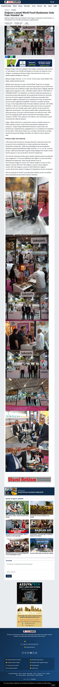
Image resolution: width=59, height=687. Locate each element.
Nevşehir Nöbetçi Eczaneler (14, 659)
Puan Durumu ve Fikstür (13, 665)
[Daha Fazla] (14, 57)
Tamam (53, 685)
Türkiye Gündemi (31, 675)
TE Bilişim (33, 679)
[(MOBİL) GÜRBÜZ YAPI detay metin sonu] (29, 479)
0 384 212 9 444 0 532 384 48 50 (30, 644)
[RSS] (36, 653)
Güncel (15, 6)
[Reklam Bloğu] (29, 593)
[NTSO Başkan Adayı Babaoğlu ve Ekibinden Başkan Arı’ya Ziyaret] (41, 526)
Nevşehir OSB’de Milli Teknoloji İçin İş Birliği (41, 553)
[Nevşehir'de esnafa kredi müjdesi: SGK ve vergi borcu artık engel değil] (17, 526)
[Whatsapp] (33, 653)
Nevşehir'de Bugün (6, 6)
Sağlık (55, 6)
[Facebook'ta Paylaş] (6, 57)
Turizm (34, 6)
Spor (45, 6)
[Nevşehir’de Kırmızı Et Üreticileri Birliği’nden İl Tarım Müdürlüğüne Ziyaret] (17, 545)
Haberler (7, 10)
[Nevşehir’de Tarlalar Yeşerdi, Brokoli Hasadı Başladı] (17, 507)
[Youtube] (31, 653)
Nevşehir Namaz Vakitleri (14, 662)
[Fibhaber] (13, 2)
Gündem (48, 673)
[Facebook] (23, 653)
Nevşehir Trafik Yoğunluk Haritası (40, 662)
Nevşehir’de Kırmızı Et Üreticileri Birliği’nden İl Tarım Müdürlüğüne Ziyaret (17, 554)
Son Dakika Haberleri (12, 668)
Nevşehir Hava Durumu (37, 659)
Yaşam (50, 6)
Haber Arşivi (35, 668)
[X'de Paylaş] (8, 57)
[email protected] (30, 641)
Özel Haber (27, 6)
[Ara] (51, 2)
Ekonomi (39, 6)
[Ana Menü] (53, 2)
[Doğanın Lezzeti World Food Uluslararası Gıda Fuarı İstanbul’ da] (30, 40)
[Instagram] (28, 653)
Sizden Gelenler (39, 675)
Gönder (9, 576)
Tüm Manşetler (35, 665)
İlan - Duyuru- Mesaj (21, 675)
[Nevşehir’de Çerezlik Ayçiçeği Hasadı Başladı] (41, 507)
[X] (25, 653)
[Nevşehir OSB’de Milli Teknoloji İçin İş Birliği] (41, 545)
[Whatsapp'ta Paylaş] (11, 57)
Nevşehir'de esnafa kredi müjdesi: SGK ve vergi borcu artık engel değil (16, 535)
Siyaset (20, 6)
